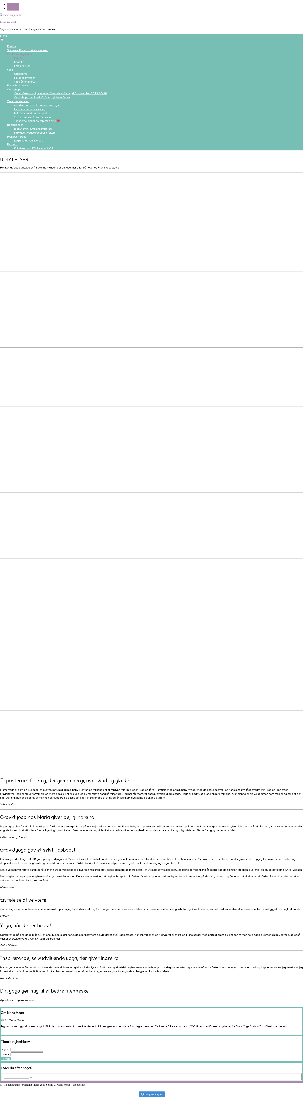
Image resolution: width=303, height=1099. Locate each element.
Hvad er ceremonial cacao (29, 109)
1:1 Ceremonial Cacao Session (32, 117)
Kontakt (19, 62)
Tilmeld (6, 1058)
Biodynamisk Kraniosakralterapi (33, 129)
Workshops (14, 90)
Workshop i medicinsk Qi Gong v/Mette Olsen (42, 97)
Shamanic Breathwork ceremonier (27, 50)
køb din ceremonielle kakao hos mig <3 (37, 105)
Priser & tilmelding (18, 85)
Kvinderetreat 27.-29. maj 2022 (33, 148)
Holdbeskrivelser (24, 78)
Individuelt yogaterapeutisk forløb (34, 133)
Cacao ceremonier (18, 101)
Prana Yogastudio (9, 22)
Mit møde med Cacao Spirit (30, 113)
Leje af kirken (22, 66)
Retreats (12, 144)
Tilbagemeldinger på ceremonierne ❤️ (37, 121)
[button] (2, 39)
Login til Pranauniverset (28, 141)
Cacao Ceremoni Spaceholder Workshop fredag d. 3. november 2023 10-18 (60, 93)
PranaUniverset (16, 137)
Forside (11, 46)
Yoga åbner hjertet (25, 82)
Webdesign (79, 1084)
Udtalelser (20, 58)
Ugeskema (20, 74)
